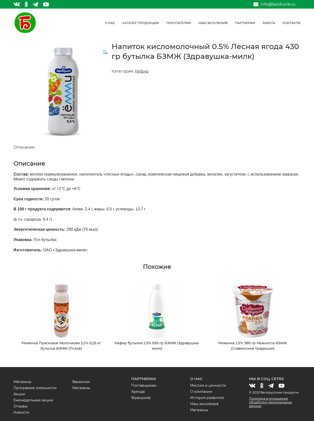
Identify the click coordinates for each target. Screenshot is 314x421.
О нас (110, 23)
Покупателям (178, 23)
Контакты (292, 23)
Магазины (22, 382)
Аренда (138, 391)
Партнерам (245, 23)
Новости (21, 412)
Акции (19, 394)
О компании (201, 391)
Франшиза (140, 397)
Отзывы (20, 406)
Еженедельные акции (33, 400)
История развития (207, 397)
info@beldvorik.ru (278, 4)
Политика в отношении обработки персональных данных (270, 402)
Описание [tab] (24, 147)
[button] (105, 52)
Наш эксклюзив (213, 23)
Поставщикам (144, 385)
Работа (268, 23)
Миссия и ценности (208, 385)
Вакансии (81, 382)
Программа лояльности (35, 388)
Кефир (142, 71)
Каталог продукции (140, 23)
